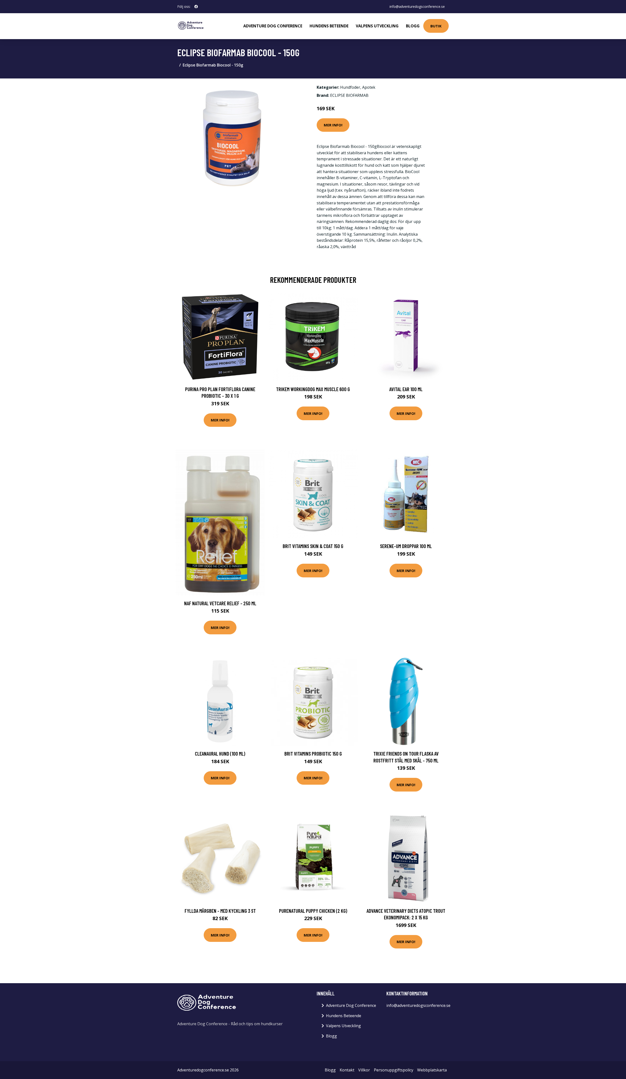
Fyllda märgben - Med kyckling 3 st (220, 911)
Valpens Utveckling (377, 26)
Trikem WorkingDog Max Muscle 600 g (313, 389)
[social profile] (196, 6)
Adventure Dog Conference (272, 26)
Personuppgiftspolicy (393, 1070)
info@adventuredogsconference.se (417, 6)
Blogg (413, 26)
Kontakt (347, 1070)
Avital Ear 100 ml (406, 389)
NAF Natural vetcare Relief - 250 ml (220, 603)
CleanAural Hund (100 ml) (220, 753)
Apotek (368, 87)
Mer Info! (333, 124)
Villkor (364, 1070)
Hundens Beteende (329, 26)
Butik (436, 25)
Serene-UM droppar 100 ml (406, 546)
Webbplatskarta (432, 1070)
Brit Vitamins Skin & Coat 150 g (313, 546)
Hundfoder (350, 87)
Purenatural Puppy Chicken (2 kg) (313, 911)
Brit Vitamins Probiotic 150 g (313, 753)
